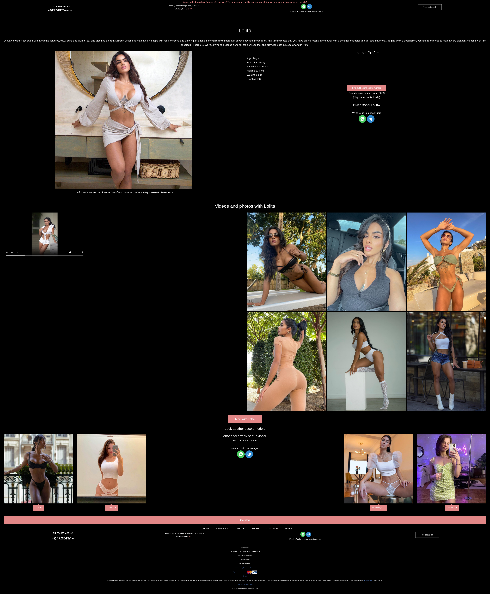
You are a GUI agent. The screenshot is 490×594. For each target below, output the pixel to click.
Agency (213, 16)
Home (206, 528)
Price (288, 528)
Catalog (248, 16)
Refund (245, 576)
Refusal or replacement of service (245, 568)
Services (230, 16)
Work (264, 16)
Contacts (280, 16)
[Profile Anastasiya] (378, 468)
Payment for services (239, 572)
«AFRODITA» (57, 10)
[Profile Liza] (38, 468)
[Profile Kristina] (451, 468)
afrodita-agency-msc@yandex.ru (309, 11)
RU (71, 11)
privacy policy (368, 580)
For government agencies (245, 584)
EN (68, 10)
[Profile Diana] (111, 468)
